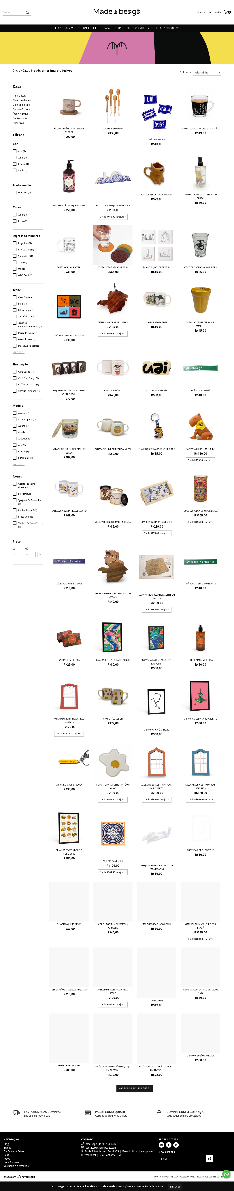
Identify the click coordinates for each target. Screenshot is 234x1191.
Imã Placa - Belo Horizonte (200, 583)
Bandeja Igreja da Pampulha (156, 522)
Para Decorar (20, 95)
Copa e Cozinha (22, 109)
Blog (58, 28)
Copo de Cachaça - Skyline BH (200, 267)
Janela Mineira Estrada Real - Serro (113, 991)
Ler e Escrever (135, 28)
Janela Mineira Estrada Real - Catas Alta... (201, 787)
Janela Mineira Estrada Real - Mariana (69, 721)
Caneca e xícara (21, 104)
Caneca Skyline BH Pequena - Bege (113, 449)
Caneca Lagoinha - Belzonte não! (200, 128)
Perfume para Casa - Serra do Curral (200, 196)
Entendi (175, 1186)
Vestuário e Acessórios (163, 28)
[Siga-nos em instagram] (161, 1145)
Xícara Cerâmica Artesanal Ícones (69, 130)
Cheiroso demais (22, 100)
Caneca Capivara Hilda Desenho (69, 511)
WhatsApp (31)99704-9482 (101, 1144)
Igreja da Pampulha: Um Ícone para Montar (156, 867)
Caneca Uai (157, 1000)
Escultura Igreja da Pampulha (113, 205)
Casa (107, 28)
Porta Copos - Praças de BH (113, 267)
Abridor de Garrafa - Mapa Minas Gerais (113, 595)
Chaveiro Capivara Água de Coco (156, 449)
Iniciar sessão (214, 13)
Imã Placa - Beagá (200, 390)
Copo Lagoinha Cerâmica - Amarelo (200, 324)
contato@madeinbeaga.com (101, 1147)
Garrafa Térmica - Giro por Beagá (200, 926)
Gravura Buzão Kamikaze (200, 1055)
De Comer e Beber (88, 28)
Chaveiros (18, 123)
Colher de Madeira (113, 128)
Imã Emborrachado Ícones (69, 335)
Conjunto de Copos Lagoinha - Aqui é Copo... (69, 392)
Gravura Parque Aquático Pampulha (156, 662)
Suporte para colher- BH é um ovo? (113, 787)
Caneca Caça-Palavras (69, 267)
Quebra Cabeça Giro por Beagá (201, 511)
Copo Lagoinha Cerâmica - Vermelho (113, 926)
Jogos (118, 28)
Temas (70, 28)
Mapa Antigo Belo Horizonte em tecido (157, 597)
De (14, 549)
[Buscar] (27, 12)
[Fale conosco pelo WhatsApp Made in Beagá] (226, 1174)
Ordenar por (186, 72)
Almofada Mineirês (156, 390)
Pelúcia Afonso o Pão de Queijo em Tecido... (113, 1068)
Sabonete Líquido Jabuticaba (69, 205)
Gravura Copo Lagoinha (200, 850)
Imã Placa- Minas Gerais (69, 583)
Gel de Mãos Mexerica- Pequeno (69, 989)
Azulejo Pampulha (113, 861)
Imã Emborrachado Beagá (156, 924)
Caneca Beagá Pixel (156, 322)
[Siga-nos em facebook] (168, 1145)
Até (26, 549)
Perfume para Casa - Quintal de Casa (200, 991)
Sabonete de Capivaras (69, 1065)
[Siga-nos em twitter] (176, 1145)
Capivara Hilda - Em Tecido (200, 449)
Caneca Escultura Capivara (156, 194)
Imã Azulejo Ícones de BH (156, 267)
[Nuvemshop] (20, 1178)
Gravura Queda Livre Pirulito (200, 719)
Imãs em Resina (157, 139)
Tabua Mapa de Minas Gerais (112, 322)
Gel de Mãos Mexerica (200, 660)
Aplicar (40, 554)
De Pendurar (20, 118)
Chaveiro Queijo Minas (69, 924)
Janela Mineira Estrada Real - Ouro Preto (157, 787)
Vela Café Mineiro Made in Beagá (113, 522)
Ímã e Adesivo (21, 113)
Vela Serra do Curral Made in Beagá (69, 451)
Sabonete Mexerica (69, 660)
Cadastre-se (200, 13)
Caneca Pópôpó (113, 390)
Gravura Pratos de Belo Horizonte (69, 852)
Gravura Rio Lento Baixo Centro (113, 660)
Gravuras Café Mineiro (156, 729)
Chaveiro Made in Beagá (69, 785)
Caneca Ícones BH (113, 719)
